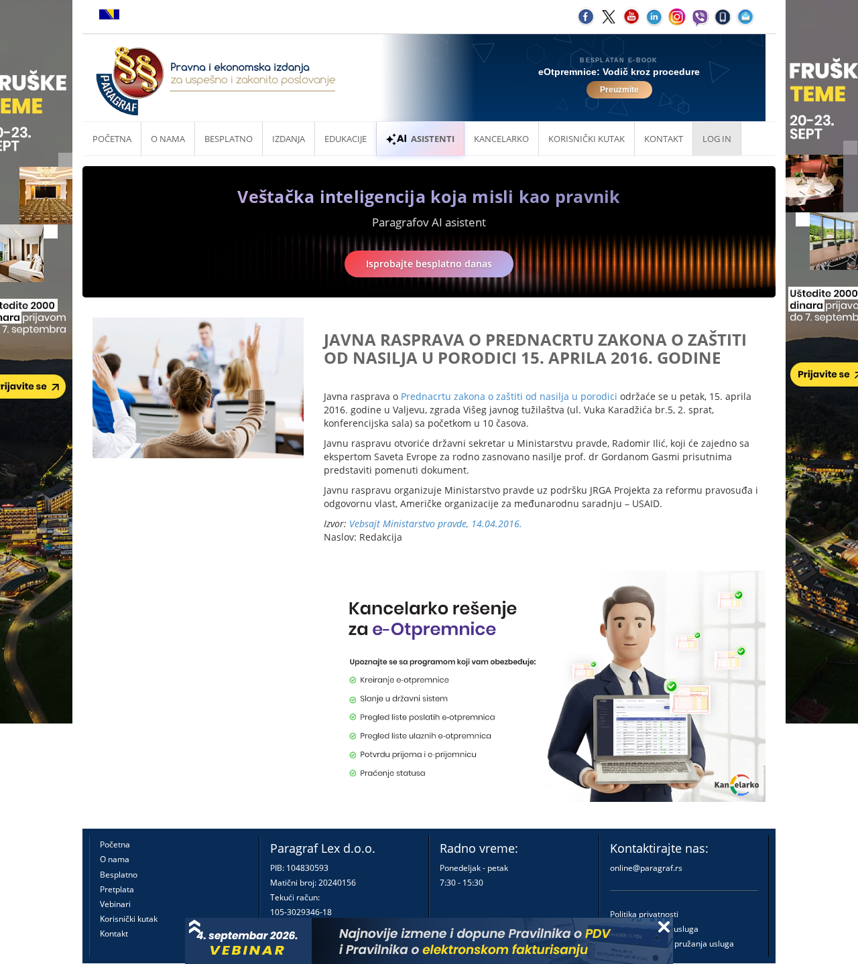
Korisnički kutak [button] (586, 139)
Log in (716, 139)
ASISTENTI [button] (432, 139)
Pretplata (117, 889)
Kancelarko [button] (501, 139)
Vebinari (115, 904)
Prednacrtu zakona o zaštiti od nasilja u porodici (509, 396)
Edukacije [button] (345, 139)
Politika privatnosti (644, 914)
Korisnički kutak (129, 918)
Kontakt (114, 933)
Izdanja (288, 139)
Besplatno (228, 139)
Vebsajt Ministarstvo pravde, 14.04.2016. (435, 523)
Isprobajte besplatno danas (429, 263)
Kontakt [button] (663, 139)
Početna (112, 139)
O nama (168, 139)
